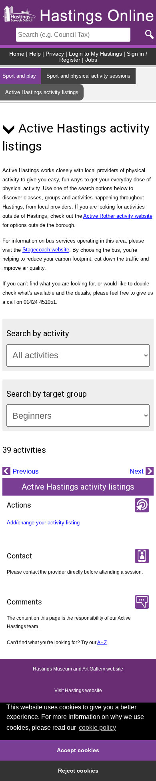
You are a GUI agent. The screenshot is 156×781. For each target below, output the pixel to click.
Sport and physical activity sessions (88, 76)
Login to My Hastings (95, 54)
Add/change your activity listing (43, 523)
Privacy (55, 54)
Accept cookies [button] (78, 750)
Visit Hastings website (78, 691)
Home (16, 54)
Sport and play (19, 76)
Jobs (91, 60)
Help (35, 54)
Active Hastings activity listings (41, 92)
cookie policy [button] (97, 727)
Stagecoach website (45, 250)
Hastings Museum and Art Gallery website (78, 669)
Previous (24, 471)
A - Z (102, 642)
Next (138, 471)
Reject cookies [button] (78, 770)
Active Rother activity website (117, 216)
